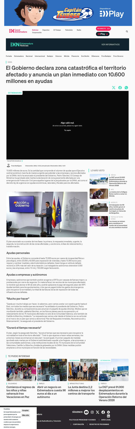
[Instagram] (92, 412)
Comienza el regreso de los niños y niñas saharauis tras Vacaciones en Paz (20, 392)
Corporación (37, 32)
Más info (25, 415)
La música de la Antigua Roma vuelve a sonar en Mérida (118, 193)
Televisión (69, 30)
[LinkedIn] (108, 416)
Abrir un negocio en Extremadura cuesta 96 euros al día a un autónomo (51, 392)
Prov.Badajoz (106, 56)
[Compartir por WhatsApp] (126, 87)
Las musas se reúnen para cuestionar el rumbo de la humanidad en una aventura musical (118, 224)
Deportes (46, 30)
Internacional (40, 56)
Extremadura (19, 56)
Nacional (29, 56)
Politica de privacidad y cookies (82, 420)
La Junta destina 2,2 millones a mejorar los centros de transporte (81, 390)
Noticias (35, 30)
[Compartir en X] (113, 87)
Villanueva (95, 56)
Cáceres (58, 56)
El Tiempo (57, 30)
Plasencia (75, 56)
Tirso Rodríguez (16, 166)
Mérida (66, 56)
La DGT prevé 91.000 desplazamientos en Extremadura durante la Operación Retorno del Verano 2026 (118, 181)
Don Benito (85, 56)
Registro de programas (99, 424)
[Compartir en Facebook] (120, 87)
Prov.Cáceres (118, 56)
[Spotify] (108, 412)
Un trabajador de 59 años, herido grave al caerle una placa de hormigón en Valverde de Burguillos (117, 208)
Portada (9, 56)
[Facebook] (103, 412)
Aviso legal (106, 420)
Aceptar (25, 410)
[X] (98, 412)
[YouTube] (86, 412)
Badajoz (50, 56)
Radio (79, 30)
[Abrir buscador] (127, 31)
